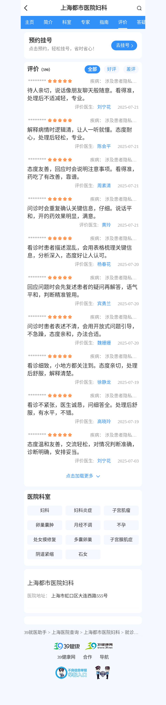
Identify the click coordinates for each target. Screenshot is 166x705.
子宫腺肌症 (121, 539)
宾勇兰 (104, 303)
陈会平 (104, 146)
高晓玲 (104, 421)
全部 (92, 69)
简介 (48, 22)
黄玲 (106, 225)
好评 (111, 69)
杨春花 (104, 264)
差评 (131, 69)
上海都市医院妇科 (102, 632)
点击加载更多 (79, 476)
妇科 (44, 510)
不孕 (121, 525)
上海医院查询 (65, 632)
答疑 (141, 22)
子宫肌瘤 (121, 510)
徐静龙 (104, 382)
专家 (85, 22)
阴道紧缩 (45, 554)
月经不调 (83, 525)
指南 (104, 22)
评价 (122, 22)
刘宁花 (104, 107)
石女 (83, 554)
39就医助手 (35, 632)
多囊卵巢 (83, 539)
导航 (104, 657)
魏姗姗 (104, 343)
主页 (29, 22)
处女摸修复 (44, 539)
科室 (66, 22)
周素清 (104, 185)
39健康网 (66, 657)
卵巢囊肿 (45, 525)
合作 (87, 657)
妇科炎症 (83, 510)
